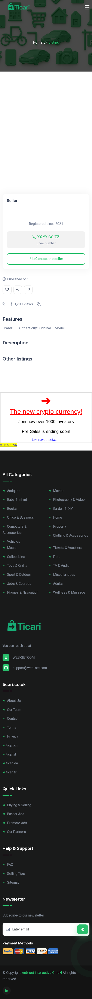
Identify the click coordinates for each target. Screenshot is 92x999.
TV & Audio (61, 566)
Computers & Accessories (15, 529)
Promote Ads (16, 823)
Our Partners (16, 832)
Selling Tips (15, 874)
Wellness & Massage (68, 592)
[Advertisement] (46, 120)
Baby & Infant (16, 500)
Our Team (13, 710)
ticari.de (12, 763)
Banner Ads (15, 814)
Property (59, 526)
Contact (12, 718)
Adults (57, 584)
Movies (58, 491)
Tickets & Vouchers (67, 548)
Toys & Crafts (16, 566)
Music (11, 548)
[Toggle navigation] (87, 7)
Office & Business (20, 517)
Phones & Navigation (22, 592)
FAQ (9, 865)
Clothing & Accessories (70, 535)
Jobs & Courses (18, 584)
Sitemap (12, 882)
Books (11, 509)
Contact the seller (48, 259)
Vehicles (13, 541)
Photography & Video (68, 500)
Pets (56, 557)
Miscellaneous (63, 575)
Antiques (13, 491)
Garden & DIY (62, 509)
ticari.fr (11, 772)
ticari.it (11, 754)
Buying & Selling (18, 805)
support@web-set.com (30, 668)
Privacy (12, 736)
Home (37, 42)
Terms (11, 728)
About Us (13, 701)
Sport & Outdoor (18, 575)
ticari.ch (12, 745)
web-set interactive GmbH (41, 973)
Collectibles (15, 557)
